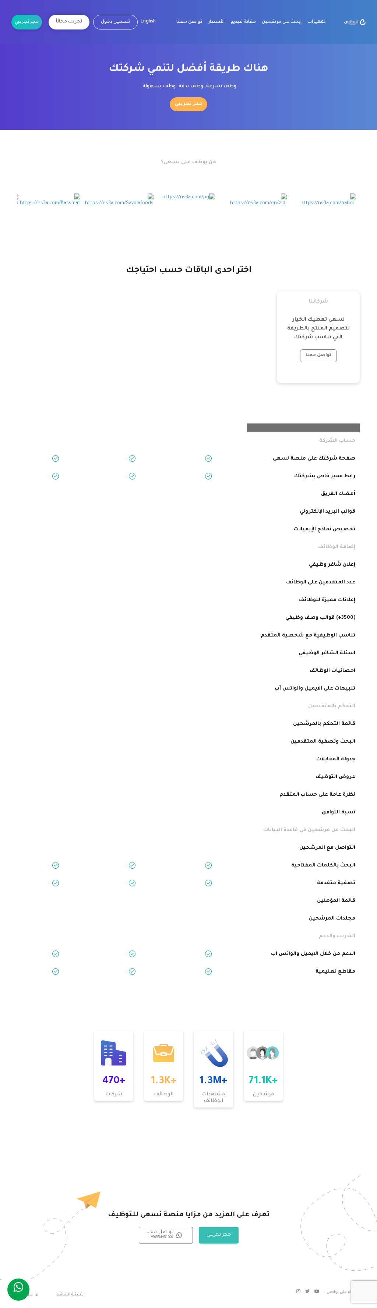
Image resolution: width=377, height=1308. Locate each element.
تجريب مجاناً (69, 21)
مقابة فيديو (243, 22)
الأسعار (216, 22)
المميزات (317, 22)
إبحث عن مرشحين (282, 22)
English (148, 21)
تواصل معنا (189, 22)
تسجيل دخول (115, 22)
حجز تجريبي (27, 22)
